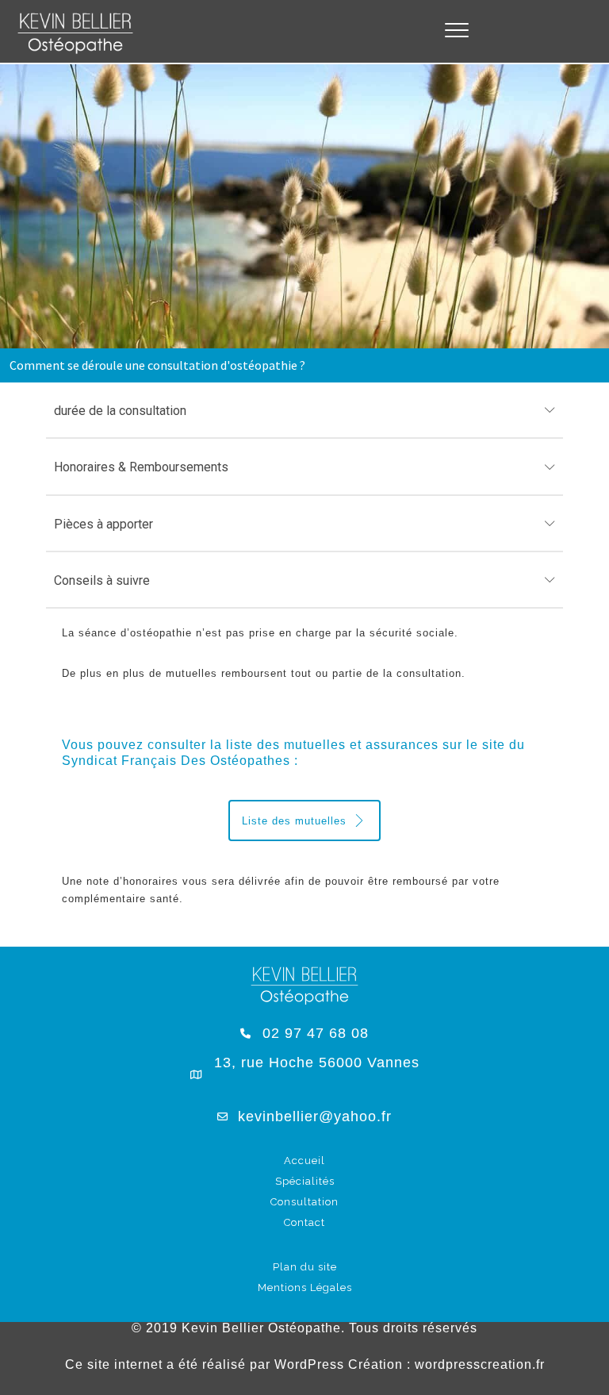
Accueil (304, 1160)
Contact (304, 1222)
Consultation (304, 1202)
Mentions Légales (305, 1287)
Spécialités (305, 1181)
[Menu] (457, 30)
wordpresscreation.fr (480, 1364)
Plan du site (305, 1267)
